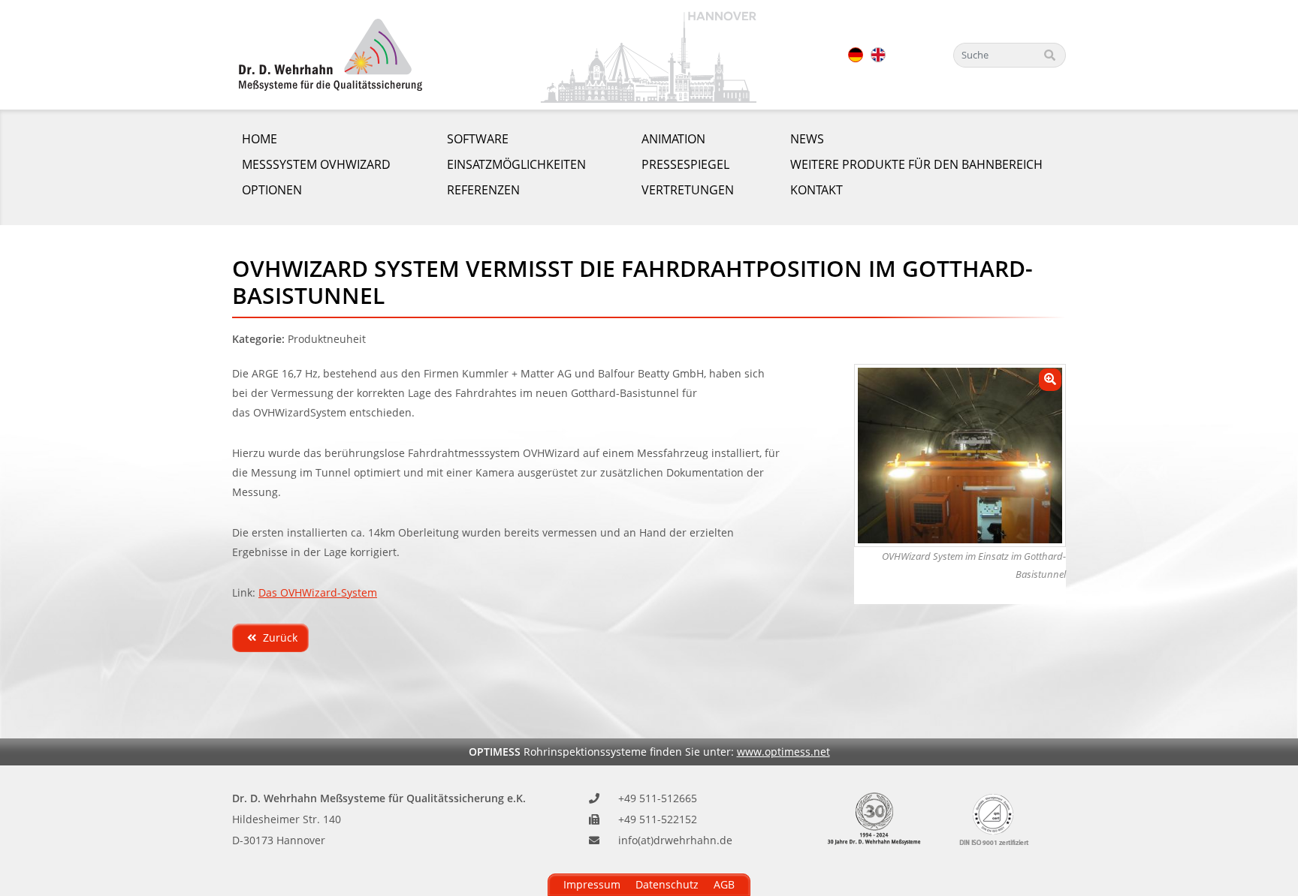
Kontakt (816, 190)
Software (478, 139)
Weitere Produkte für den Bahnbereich (916, 164)
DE (855, 54)
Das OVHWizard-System (317, 592)
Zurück (278, 637)
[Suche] (1050, 55)
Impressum (591, 884)
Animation (673, 139)
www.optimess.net (783, 751)
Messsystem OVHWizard (316, 164)
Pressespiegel (685, 164)
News (807, 139)
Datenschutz (667, 884)
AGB (724, 884)
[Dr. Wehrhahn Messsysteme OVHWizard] (330, 55)
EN (878, 54)
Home (259, 139)
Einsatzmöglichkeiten (516, 164)
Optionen (272, 190)
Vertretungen (687, 190)
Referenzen (483, 190)
